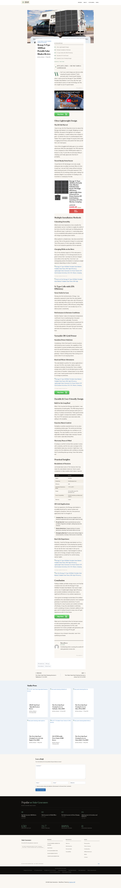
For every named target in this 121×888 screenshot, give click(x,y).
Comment (39, 765)
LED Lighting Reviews (38, 870)
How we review (69, 848)
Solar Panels (40, 41)
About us (68, 843)
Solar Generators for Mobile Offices (48, 815)
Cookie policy (87, 848)
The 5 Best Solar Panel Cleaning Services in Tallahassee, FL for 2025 (45, 675)
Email (55, 782)
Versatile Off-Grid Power (62, 55)
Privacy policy (87, 843)
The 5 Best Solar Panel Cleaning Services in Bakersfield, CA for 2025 (81, 738)
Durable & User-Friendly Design (64, 58)
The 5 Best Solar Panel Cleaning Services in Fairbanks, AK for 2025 (58, 706)
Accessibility (68, 851)
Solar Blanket (41, 666)
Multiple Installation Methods (64, 50)
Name (38, 782)
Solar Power (48, 666)
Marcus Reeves (41, 57)
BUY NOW (76, 211)
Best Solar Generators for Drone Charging (70, 815)
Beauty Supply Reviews (92, 870)
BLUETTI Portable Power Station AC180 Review (58, 738)
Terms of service (87, 846)
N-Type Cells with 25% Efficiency (65, 52)
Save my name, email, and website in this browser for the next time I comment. (54, 786)
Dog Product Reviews (72, 870)
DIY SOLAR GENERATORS (52, 850)
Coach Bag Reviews (81, 870)
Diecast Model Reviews (62, 870)
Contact (86, 857)
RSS (99, 863)
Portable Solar (41, 663)
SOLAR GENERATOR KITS (52, 853)
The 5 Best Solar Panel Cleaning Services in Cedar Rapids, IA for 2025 (36, 738)
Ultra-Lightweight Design (63, 47)
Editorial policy (69, 846)
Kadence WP (72, 882)
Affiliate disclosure (88, 851)
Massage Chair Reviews (28, 870)
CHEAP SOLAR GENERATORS (53, 856)
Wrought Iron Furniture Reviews (50, 870)
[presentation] (37, 695)
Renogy (47, 663)
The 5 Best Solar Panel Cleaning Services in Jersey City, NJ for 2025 (75, 675)
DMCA (85, 854)
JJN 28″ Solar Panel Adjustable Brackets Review (34, 706)
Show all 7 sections (59, 61)
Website (72, 782)
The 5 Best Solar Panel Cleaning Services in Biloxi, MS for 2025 (81, 706)
